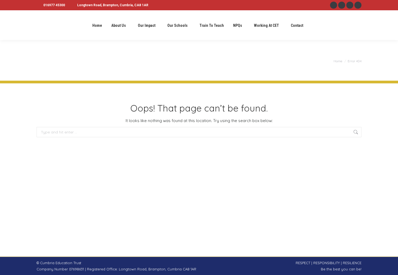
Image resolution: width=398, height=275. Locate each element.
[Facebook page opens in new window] (333, 5)
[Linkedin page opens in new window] (349, 5)
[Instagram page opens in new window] (341, 5)
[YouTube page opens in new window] (357, 5)
